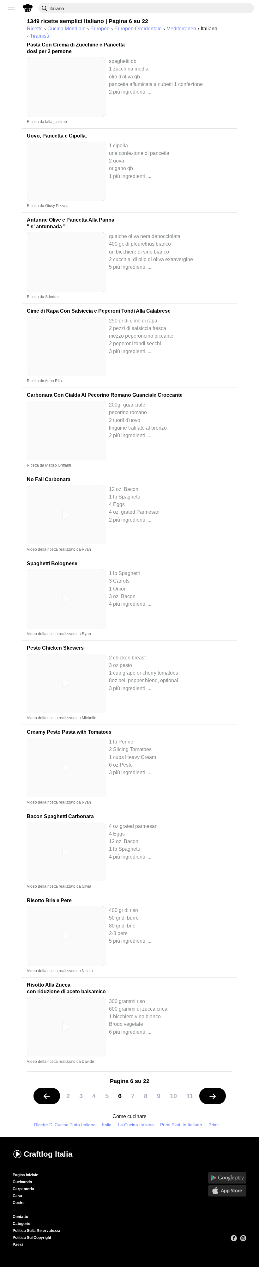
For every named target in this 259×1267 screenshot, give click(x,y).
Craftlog (48, 1154)
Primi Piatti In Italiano (181, 1125)
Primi (213, 1125)
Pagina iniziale (25, 1175)
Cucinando (22, 1182)
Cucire (19, 1203)
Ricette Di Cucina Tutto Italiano (65, 1125)
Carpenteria (23, 1189)
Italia (106, 1125)
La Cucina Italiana (136, 1125)
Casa (17, 1196)
